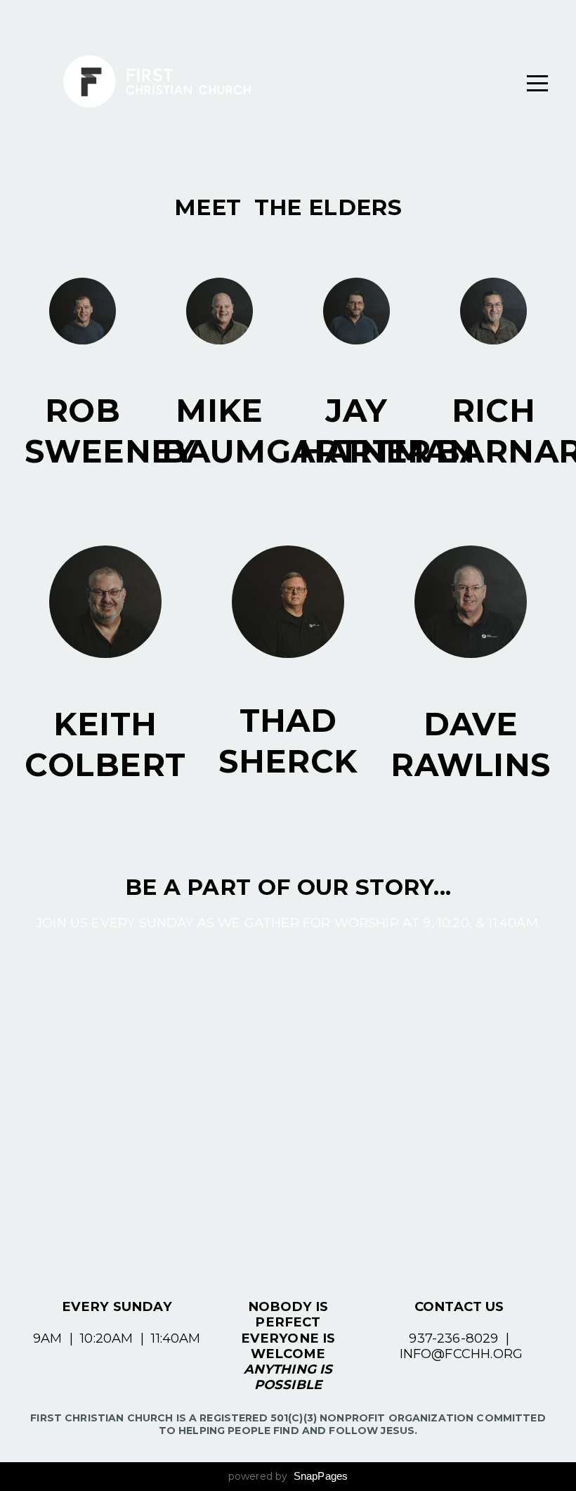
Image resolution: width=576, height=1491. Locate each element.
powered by (288, 1476)
